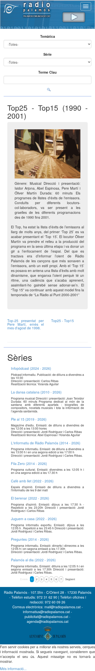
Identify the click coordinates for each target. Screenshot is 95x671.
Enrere (24, 579)
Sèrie (47, 54)
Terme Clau (47, 72)
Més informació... (13, 668)
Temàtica (47, 36)
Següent (70, 579)
